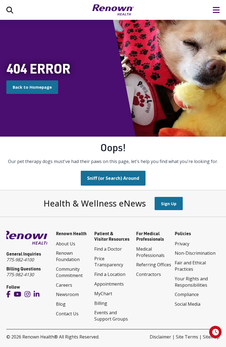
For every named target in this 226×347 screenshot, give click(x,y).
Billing (100, 303)
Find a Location (109, 274)
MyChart (103, 294)
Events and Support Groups (111, 316)
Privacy (182, 244)
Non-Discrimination (195, 253)
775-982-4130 (20, 275)
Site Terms (187, 337)
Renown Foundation (68, 256)
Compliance (187, 294)
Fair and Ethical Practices (190, 266)
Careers (64, 285)
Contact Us (67, 314)
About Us (65, 244)
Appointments (109, 284)
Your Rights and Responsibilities (191, 282)
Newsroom (67, 294)
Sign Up (168, 203)
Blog (61, 304)
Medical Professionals (150, 252)
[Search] (9, 9)
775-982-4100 (20, 260)
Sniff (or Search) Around (113, 178)
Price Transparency (108, 262)
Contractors (148, 274)
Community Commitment (69, 272)
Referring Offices (153, 265)
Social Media (187, 304)
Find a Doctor (108, 249)
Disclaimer (160, 337)
